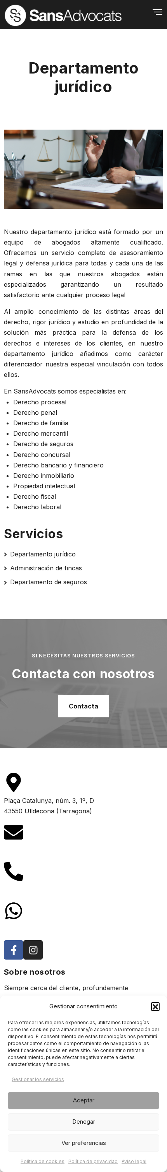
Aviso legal (134, 1161)
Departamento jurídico (43, 554)
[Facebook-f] (13, 950)
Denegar (83, 1121)
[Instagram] (33, 950)
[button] (155, 1006)
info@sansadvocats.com (39, 850)
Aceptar (83, 1100)
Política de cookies (42, 1161)
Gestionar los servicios (38, 1079)
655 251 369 (22, 928)
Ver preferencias (83, 1142)
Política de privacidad (93, 1161)
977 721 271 (22, 889)
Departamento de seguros (48, 582)
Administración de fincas (46, 568)
